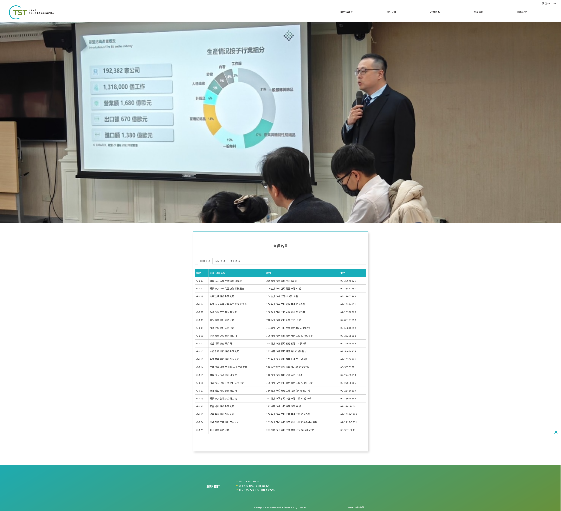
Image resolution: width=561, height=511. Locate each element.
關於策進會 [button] (346, 12)
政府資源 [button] (435, 12)
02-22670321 (253, 481)
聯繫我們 (522, 12)
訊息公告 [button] (391, 12)
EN (554, 3)
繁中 (547, 3)
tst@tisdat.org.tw (259, 485)
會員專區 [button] (479, 12)
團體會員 (205, 261)
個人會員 (220, 261)
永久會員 (235, 261)
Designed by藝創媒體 (355, 507)
